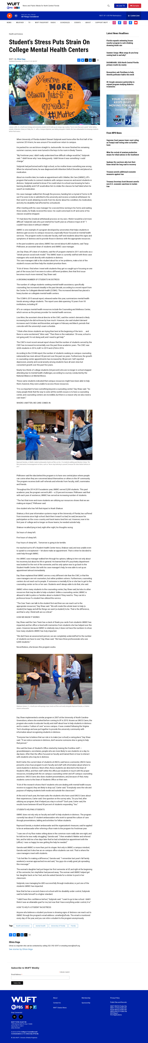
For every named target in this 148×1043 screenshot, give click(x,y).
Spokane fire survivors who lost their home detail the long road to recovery (121, 163)
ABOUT (88, 22)
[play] (9, 16)
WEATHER (20, 22)
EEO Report (114, 1013)
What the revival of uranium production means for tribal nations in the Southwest (123, 153)
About (55, 998)
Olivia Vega (21, 59)
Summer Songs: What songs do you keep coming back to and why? (122, 54)
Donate (135, 6)
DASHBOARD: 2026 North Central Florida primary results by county (123, 63)
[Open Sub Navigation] (13, 22)
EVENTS (77, 22)
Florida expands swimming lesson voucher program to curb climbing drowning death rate (120, 42)
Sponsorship (86, 1003)
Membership (86, 998)
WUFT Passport (42, 22)
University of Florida (58, 926)
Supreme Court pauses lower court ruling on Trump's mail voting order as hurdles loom (123, 142)
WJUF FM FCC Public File (118, 1009)
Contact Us (57, 1003)
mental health (41, 926)
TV (29, 22)
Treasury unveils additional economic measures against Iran (121, 173)
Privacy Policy (115, 998)
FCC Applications (116, 1015)
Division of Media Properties (29, 1037)
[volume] (16, 15)
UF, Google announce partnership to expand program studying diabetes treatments (120, 84)
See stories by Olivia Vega (21, 949)
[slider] (19, 16)
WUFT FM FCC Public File (118, 1006)
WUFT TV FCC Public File (118, 1008)
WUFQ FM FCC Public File (118, 1011)
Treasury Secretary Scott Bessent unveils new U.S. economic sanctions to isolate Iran (123, 184)
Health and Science (16, 34)
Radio (53, 22)
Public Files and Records (118, 1002)
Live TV (121, 5)
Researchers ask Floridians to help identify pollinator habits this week (120, 73)
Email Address (16, 974)
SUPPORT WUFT (101, 22)
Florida (73, 926)
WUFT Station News (60, 1008)
